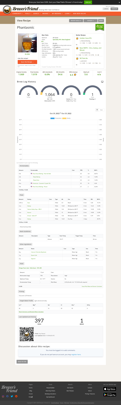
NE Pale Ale (84, 58)
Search (36, 13)
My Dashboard (50, 397)
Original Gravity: (21, 72)
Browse (45, 13)
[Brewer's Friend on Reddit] (16, 397)
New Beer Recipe (79, 13)
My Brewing (56, 13)
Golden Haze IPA (86, 38)
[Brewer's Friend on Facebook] (7, 397)
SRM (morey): (73, 72)
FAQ (30, 397)
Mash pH (86, 72)
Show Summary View (25, 227)
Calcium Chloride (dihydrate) (38, 252)
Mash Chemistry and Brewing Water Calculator (31, 311)
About (90, 391)
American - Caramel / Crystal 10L (41, 183)
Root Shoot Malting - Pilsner (40, 186)
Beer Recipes (70, 391)
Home (30, 388)
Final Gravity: (34, 72)
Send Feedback (55, 403)
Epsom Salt (34, 255)
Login (106, 9)
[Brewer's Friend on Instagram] (3, 397)
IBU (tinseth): (60, 72)
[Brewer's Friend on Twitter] (12, 397)
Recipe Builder (50, 388)
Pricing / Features (90, 394)
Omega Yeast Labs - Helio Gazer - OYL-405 (30, 268)
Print (101, 20)
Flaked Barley (36, 177)
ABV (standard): (47, 72)
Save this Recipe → (27, 62)
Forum (31, 394)
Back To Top (22, 361)
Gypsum (33, 258)
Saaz (28, 202)
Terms (61, 403)
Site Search (70, 388)
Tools (27, 13)
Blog (30, 391)
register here (76, 354)
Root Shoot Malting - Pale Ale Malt (42, 173)
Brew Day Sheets (50, 391)
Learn (67, 13)
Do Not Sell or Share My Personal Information (82, 403)
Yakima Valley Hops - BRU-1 (34, 209)
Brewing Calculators (50, 394)
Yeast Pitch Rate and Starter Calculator (92, 286)
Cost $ (99, 72)
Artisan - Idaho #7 (32, 215)
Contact (90, 388)
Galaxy (29, 206)
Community (16, 13)
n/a (99, 74)
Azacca (29, 212)
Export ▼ (90, 20)
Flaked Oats (36, 180)
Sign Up (88, 2)
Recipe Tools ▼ (76, 20)
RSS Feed (66, 403)
